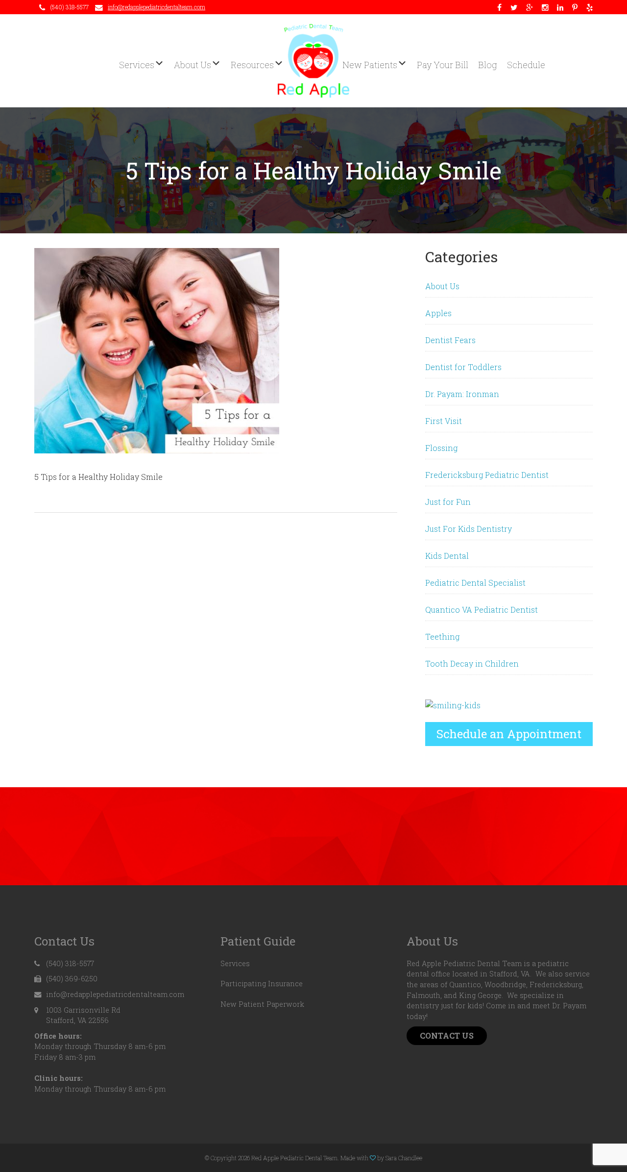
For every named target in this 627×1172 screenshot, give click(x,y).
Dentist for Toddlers (463, 367)
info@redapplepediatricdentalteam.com (156, 7)
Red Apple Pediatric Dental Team (313, 61)
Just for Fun (448, 502)
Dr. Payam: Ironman (462, 394)
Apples (438, 313)
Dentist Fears (450, 340)
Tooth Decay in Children (472, 663)
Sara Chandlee (404, 1158)
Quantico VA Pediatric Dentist (481, 609)
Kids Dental (447, 555)
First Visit (443, 421)
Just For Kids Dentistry (468, 529)
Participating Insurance (261, 983)
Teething (442, 636)
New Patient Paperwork (262, 1004)
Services (235, 963)
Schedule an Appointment (508, 734)
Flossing (441, 448)
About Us (442, 286)
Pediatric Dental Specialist (475, 582)
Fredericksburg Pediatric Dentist (487, 475)
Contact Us (447, 1035)
